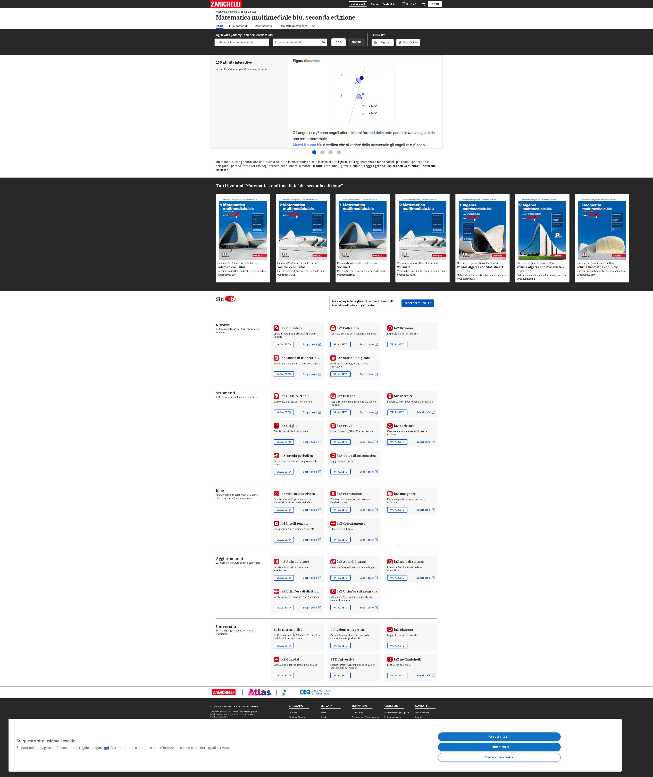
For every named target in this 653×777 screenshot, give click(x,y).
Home (323, 712)
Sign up (356, 42)
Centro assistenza (392, 717)
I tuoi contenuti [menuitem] (238, 26)
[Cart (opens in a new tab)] (423, 4)
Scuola (324, 717)
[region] (315, 745)
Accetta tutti (499, 737)
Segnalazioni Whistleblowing (365, 717)
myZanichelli (358, 4)
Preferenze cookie (499, 757)
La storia (293, 712)
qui (106, 748)
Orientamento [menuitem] (263, 26)
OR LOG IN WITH (380, 35)
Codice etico (357, 712)
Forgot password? (318, 35)
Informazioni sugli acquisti (396, 712)
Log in (435, 4)
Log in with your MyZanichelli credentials (241, 35)
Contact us (389, 4)
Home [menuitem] (219, 26)
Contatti (419, 717)
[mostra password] (323, 42)
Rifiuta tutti (499, 747)
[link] (408, 42)
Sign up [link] (356, 42)
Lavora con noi (422, 712)
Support (376, 4)
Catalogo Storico (297, 717)
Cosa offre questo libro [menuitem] (293, 26)
